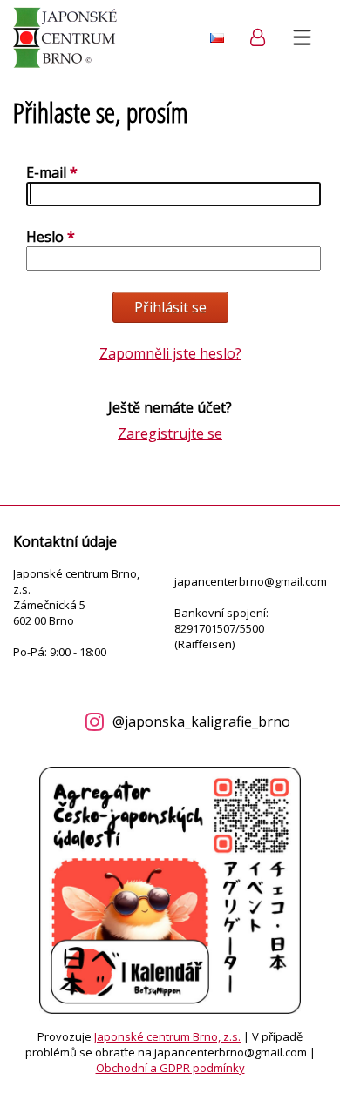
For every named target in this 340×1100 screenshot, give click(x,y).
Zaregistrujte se (170, 433)
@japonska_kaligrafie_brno (201, 721)
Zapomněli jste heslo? (170, 353)
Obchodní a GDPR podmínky (170, 1068)
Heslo (45, 236)
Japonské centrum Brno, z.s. (167, 1036)
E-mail (46, 172)
